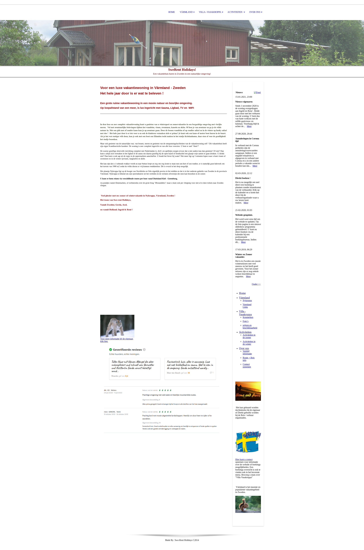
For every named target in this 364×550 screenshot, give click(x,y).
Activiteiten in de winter (249, 342)
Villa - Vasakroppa (210, 12)
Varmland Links (247, 305)
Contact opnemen (247, 365)
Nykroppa (247, 300)
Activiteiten (235, 12)
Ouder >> (256, 284)
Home (171, 12)
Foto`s (245, 321)
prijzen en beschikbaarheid (250, 326)
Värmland (186, 12)
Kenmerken (248, 317)
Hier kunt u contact (244, 459)
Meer (249, 126)
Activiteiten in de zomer (249, 336)
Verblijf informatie (247, 352)
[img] (114, 12)
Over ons (254, 12)
